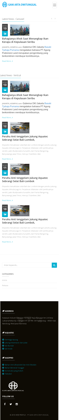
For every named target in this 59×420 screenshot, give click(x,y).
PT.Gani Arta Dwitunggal (38, 415)
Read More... (7, 61)
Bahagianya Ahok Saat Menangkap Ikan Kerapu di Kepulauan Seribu (25, 40)
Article (4, 280)
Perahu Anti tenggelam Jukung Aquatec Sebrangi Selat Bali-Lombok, (25, 138)
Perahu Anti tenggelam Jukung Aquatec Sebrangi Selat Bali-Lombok (25, 179)
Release (5, 285)
